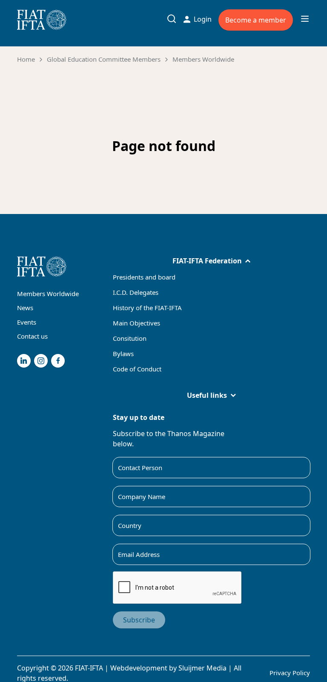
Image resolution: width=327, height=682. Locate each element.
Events (26, 322)
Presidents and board (144, 277)
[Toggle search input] (171, 19)
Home (26, 59)
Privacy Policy (290, 672)
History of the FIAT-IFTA (147, 307)
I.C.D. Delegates (135, 292)
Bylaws (123, 353)
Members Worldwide (203, 59)
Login (203, 19)
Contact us (32, 336)
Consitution (129, 338)
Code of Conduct (137, 369)
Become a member (255, 20)
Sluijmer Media (202, 668)
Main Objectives (136, 323)
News (25, 307)
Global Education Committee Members (104, 59)
